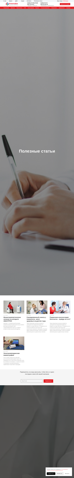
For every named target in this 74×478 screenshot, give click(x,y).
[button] (65, 4)
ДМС (16, 1)
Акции (22, 1)
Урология (13, 7)
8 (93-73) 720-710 (44, 4)
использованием (64, 469)
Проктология (19, 7)
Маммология (61, 7)
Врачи (10, 1)
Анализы (68, 7)
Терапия (37, 7)
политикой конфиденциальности (56, 470)
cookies (48, 470)
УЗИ (25, 7)
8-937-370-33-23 (30, 4)
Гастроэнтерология (45, 7)
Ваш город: (62, 1)
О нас (4, 1)
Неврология (54, 7)
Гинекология (6, 7)
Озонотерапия (31, 7)
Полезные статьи (38, 1)
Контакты (29, 1)
